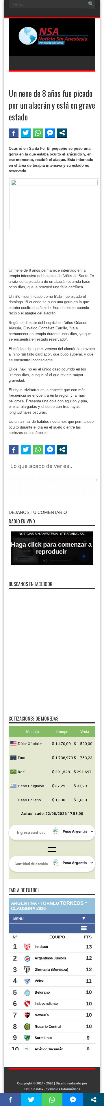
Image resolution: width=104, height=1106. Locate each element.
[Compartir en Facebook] (13, 132)
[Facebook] (48, 13)
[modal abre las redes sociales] (62, 132)
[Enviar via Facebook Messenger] (50, 132)
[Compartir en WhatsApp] (38, 132)
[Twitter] (55, 13)
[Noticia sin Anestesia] (52, 41)
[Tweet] (26, 132)
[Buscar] (91, 4)
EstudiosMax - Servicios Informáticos (52, 1089)
